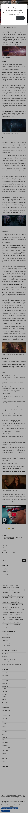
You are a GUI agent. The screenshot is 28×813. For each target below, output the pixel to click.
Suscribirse (20, 18)
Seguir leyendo (14, 21)
